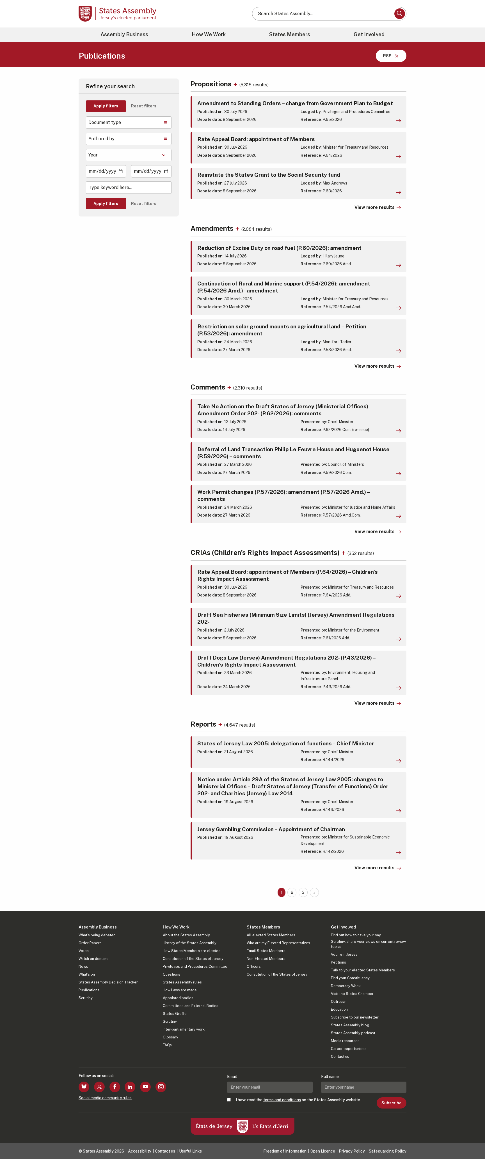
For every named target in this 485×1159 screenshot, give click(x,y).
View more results (374, 207)
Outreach (339, 1001)
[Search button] (399, 13)
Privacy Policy (352, 1151)
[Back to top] (471, 1140)
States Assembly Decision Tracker (108, 982)
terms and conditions (282, 1100)
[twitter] (99, 1087)
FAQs (167, 1045)
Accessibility (139, 1151)
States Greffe (175, 1013)
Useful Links (190, 1151)
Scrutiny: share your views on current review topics (368, 944)
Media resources (345, 1041)
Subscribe (391, 1103)
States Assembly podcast (353, 1033)
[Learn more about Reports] (221, 724)
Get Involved (369, 34)
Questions (171, 974)
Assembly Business (124, 34)
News (83, 966)
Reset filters (143, 106)
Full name (330, 1076)
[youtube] (145, 1087)
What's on (87, 974)
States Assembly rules (182, 982)
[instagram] (160, 1087)
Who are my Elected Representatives (278, 943)
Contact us (340, 1056)
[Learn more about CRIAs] (344, 552)
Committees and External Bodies (190, 1006)
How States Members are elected (192, 951)
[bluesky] (84, 1087)
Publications (89, 990)
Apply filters (105, 106)
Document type (104, 122)
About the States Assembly (186, 935)
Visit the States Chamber (352, 994)
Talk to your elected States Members (363, 970)
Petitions (338, 962)
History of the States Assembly (189, 943)
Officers (254, 966)
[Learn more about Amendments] (238, 228)
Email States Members (266, 951)
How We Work (209, 34)
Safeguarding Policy (387, 1151)
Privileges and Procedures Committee (195, 966)
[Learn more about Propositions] (236, 84)
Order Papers (90, 943)
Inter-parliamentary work (184, 1029)
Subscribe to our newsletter (355, 1017)
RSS (387, 55)
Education (339, 1009)
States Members (289, 34)
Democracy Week (346, 986)
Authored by (101, 138)
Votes (84, 951)
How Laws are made (180, 990)
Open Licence (322, 1151)
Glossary (170, 1037)
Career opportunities (349, 1049)
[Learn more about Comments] (230, 387)
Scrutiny (86, 998)
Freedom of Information (284, 1151)
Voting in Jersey (344, 954)
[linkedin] (130, 1087)
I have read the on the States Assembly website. (298, 1100)
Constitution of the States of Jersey (193, 959)
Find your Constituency (350, 978)
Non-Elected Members (266, 959)
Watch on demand (94, 959)
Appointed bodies (178, 998)
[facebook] (114, 1087)
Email (232, 1076)
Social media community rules (105, 1098)
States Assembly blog (350, 1025)
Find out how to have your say (356, 935)
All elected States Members (271, 935)
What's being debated (97, 935)
